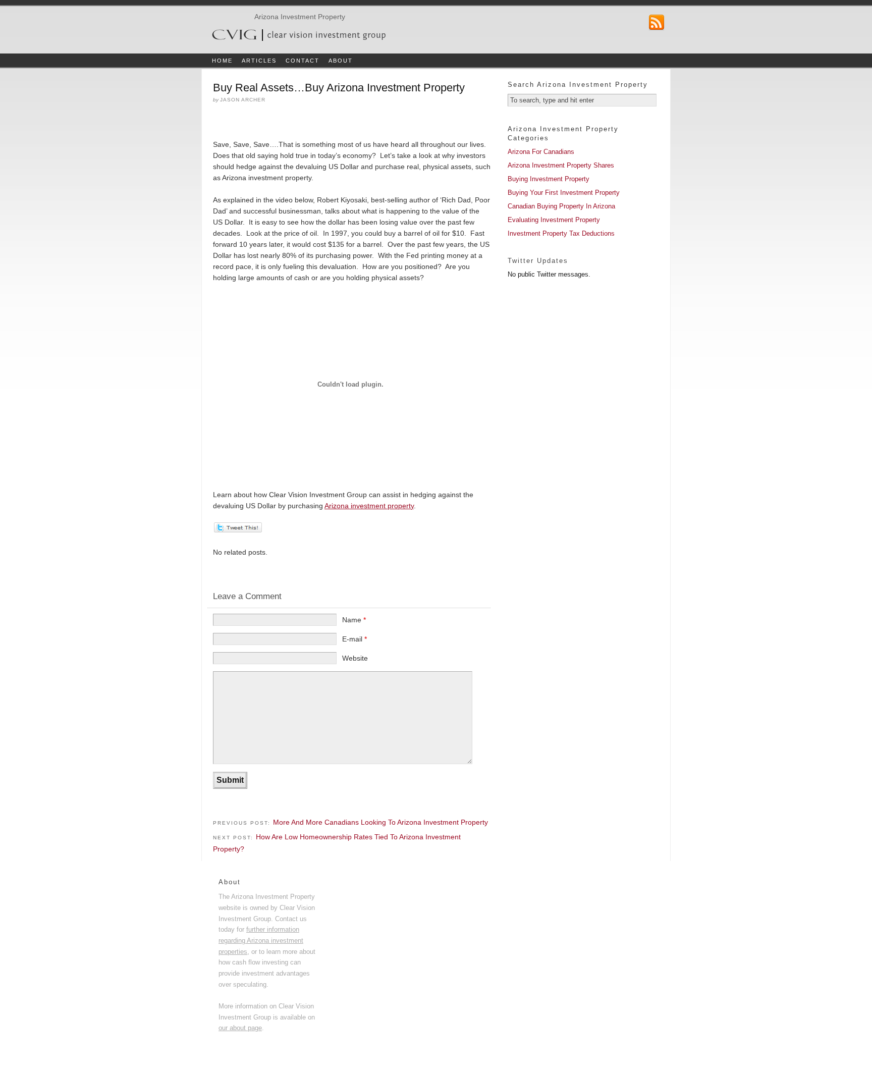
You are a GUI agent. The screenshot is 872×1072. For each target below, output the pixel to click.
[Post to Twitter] (237, 530)
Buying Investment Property (548, 179)
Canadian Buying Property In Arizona (561, 206)
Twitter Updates (538, 260)
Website (355, 658)
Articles (259, 61)
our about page (240, 1028)
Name (354, 620)
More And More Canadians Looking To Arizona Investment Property (380, 822)
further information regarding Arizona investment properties (261, 940)
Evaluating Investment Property (554, 220)
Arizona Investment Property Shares (561, 165)
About (341, 61)
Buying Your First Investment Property (564, 192)
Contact (302, 61)
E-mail (354, 639)
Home (222, 61)
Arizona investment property (369, 506)
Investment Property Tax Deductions (561, 233)
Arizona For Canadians (541, 151)
